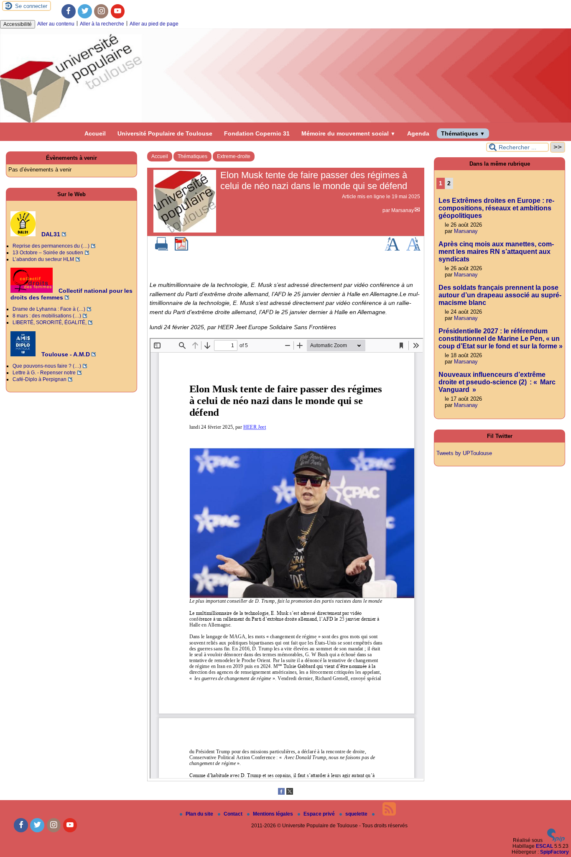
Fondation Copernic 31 (257, 133)
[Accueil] (285, 121)
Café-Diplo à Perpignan (39, 379)
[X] (289, 793)
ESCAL (544, 846)
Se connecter (31, 6)
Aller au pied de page (154, 24)
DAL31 (50, 234)
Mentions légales (273, 814)
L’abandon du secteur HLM (43, 259)
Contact (234, 814)
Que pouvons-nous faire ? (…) (47, 366)
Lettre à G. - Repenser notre (44, 373)
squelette (357, 814)
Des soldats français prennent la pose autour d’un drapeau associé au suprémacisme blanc (499, 295)
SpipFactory (554, 852)
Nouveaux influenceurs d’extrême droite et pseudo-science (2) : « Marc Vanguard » (497, 382)
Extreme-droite (233, 156)
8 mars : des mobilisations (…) (47, 316)
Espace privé (319, 814)
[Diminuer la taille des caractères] (413, 249)
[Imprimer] (161, 249)
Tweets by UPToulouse (464, 453)
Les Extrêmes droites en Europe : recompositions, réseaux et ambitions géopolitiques (496, 208)
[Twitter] (85, 11)
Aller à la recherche (102, 24)
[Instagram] (101, 11)
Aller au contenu (55, 24)
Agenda (418, 133)
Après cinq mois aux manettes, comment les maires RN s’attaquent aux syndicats (496, 251)
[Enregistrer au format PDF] (181, 249)
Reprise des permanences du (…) (51, 246)
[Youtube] (118, 11)
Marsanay (402, 210)
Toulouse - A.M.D (65, 354)
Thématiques (463, 133)
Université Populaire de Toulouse (164, 133)
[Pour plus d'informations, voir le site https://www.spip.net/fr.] (556, 840)
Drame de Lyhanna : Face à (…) (49, 309)
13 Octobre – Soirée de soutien (48, 253)
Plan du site (200, 814)
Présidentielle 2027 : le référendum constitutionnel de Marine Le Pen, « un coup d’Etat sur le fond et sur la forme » (500, 338)
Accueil (95, 133)
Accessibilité (17, 24)
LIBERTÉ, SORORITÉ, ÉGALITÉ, (50, 322)
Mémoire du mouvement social (348, 133)
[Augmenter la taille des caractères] (392, 249)
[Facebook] (68, 11)
